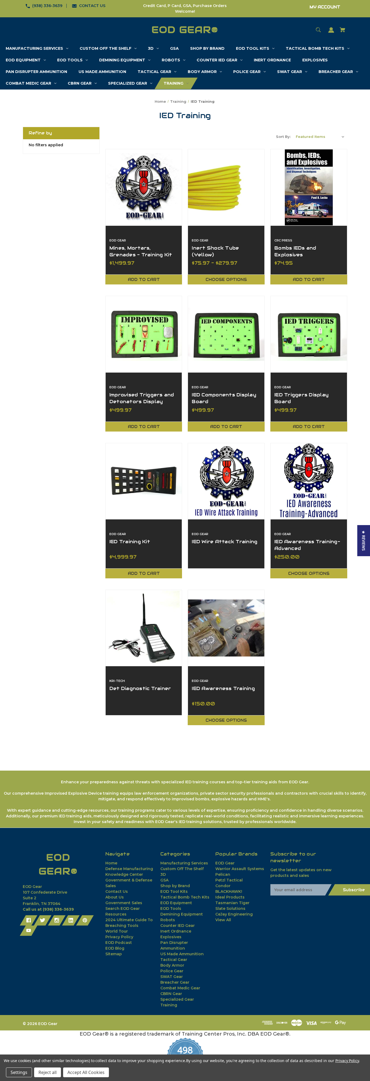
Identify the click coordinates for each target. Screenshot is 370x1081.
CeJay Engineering (234, 914)
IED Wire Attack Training (224, 542)
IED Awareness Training (223, 688)
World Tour (116, 931)
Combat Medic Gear (180, 988)
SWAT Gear (171, 976)
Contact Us (116, 891)
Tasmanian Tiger (232, 902)
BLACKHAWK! (228, 891)
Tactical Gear (173, 959)
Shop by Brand (175, 885)
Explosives (170, 936)
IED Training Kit (129, 542)
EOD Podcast (118, 942)
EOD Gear (225, 863)
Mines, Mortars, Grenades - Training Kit (140, 251)
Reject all (47, 1072)
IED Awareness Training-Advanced (307, 545)
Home (111, 863)
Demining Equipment (181, 914)
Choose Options (226, 279)
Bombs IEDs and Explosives (295, 251)
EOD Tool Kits (174, 891)
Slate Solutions (230, 908)
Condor (223, 885)
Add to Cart (144, 279)
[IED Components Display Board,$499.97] (226, 334)
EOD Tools (170, 908)
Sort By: (283, 136)
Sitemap (113, 953)
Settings (19, 1072)
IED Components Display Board (224, 398)
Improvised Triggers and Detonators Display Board (141, 401)
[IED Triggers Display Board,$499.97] (309, 334)
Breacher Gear (174, 982)
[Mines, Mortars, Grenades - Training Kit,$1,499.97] (144, 187)
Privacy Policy (119, 936)
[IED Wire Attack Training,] (226, 481)
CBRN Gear (171, 993)
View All (223, 919)
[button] (363, 540)
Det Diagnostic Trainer (140, 688)
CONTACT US (92, 5)
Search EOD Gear (122, 908)
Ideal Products (230, 897)
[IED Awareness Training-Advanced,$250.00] (309, 481)
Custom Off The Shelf (182, 868)
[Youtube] (28, 930)
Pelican (222, 874)
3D (163, 874)
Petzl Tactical (229, 880)
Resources (115, 914)
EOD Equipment (176, 902)
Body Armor (172, 965)
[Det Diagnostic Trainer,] (144, 628)
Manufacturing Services (184, 863)
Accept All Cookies (86, 1072)
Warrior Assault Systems (239, 868)
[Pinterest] (85, 920)
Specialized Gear (177, 999)
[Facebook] (28, 920)
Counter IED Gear (177, 925)
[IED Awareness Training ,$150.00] (226, 628)
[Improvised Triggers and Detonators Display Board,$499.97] (144, 334)
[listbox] (320, 136)
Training (168, 1005)
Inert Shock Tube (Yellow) (215, 251)
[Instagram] (57, 920)
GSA (164, 880)
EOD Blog (114, 948)
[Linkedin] (71, 920)
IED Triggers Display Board (301, 398)
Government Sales (123, 902)
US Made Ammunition (182, 953)
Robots (167, 919)
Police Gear (171, 971)
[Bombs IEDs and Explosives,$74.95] (309, 187)
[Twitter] (43, 920)
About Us (114, 897)
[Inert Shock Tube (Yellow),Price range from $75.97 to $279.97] (226, 187)
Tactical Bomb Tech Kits (184, 897)
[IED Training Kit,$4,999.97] (144, 481)
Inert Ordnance (175, 931)
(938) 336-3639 (47, 5)
